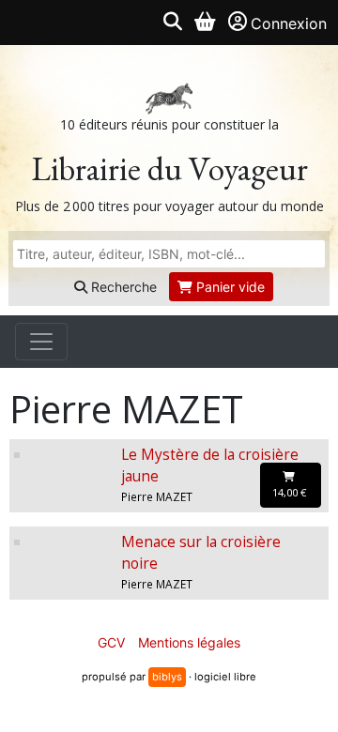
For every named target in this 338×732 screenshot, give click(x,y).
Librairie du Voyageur (169, 168)
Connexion (289, 23)
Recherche (122, 287)
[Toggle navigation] (41, 341)
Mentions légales (189, 642)
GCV (111, 642)
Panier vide (228, 287)
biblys (167, 676)
